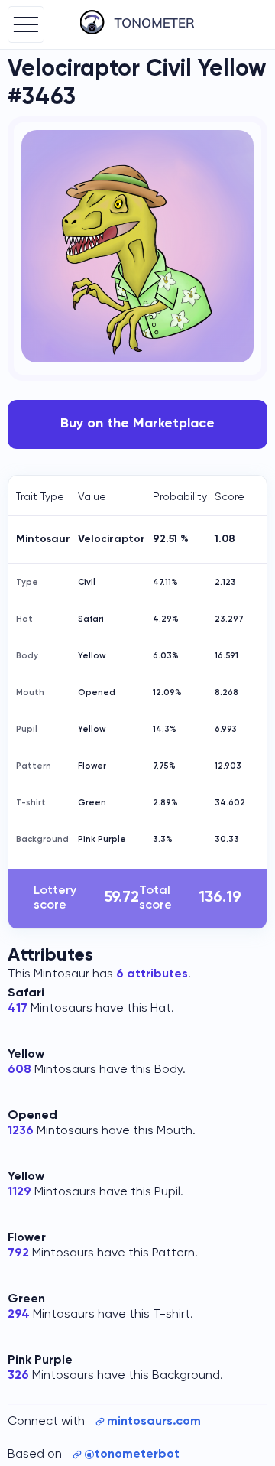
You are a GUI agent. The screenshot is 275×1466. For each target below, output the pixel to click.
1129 (19, 1192)
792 (18, 1253)
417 (18, 1009)
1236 (21, 1131)
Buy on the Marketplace (137, 424)
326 (18, 1376)
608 (19, 1070)
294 (19, 1314)
